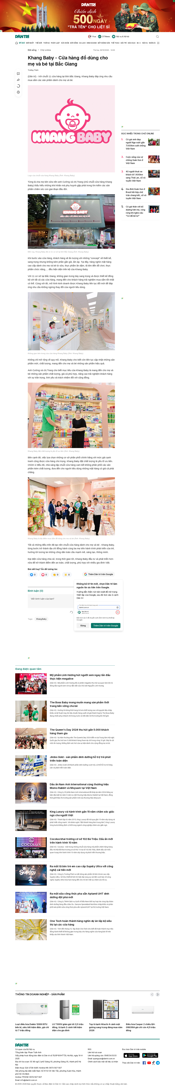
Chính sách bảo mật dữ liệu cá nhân (103, 1062)
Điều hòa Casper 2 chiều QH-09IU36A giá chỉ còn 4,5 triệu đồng (140, 1027)
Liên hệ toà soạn (95, 1052)
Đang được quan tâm (28, 669)
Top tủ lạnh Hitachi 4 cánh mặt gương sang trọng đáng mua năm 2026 (105, 1027)
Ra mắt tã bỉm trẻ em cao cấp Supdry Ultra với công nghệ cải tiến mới (81, 868)
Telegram (158, 1063)
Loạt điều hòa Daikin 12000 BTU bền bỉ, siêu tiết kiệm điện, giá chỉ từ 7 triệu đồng (32, 1027)
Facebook (144, 1063)
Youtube (149, 1063)
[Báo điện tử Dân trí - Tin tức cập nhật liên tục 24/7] (22, 36)
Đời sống (32, 50)
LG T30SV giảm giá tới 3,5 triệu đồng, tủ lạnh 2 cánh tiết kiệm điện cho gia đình (67, 1027)
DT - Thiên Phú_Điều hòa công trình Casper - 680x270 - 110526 (71, 626)
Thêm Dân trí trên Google (100, 574)
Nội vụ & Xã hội (122, 36)
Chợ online (45, 50)
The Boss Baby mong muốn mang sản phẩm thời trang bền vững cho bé (79, 704)
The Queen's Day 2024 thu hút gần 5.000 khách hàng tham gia (79, 731)
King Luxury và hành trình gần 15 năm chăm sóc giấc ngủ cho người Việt (82, 813)
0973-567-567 (55, 1068)
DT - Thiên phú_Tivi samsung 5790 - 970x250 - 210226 (87, 954)
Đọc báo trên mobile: (134, 1049)
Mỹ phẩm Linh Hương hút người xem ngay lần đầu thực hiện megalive (80, 677)
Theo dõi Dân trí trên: (131, 1063)
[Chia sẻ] (18, 80)
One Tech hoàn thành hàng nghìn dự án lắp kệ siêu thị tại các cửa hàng (81, 922)
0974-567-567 (35, 1077)
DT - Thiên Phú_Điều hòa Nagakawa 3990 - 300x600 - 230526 (140, 53)
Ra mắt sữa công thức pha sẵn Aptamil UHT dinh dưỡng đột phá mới (79, 895)
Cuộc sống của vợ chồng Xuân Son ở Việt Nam (134, 160)
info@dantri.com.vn (28, 1080)
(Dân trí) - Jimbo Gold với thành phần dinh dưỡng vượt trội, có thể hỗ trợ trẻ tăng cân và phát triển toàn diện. (81, 766)
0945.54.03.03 (110, 1055)
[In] (18, 92)
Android (150, 1055)
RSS (89, 1049)
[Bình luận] (18, 74)
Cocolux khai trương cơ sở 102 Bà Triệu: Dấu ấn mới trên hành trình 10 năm (81, 840)
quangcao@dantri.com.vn (104, 1058)
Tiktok (153, 1063)
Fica (94, 36)
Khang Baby (41, 619)
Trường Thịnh (33, 70)
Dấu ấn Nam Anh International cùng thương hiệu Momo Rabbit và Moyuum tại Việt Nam (79, 786)
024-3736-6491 (31, 1068)
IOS (132, 1055)
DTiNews (106, 36)
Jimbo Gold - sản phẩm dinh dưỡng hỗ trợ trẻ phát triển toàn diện (80, 759)
